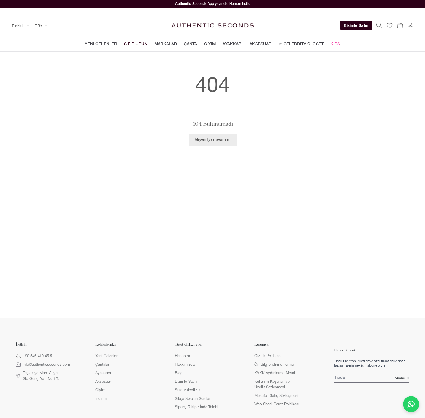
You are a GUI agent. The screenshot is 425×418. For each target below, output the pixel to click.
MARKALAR (165, 43)
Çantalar (102, 364)
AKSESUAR (260, 43)
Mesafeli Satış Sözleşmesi (276, 395)
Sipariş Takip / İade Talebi (196, 406)
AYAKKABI (233, 43)
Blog (178, 372)
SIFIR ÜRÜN (135, 43)
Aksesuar (103, 381)
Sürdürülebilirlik (188, 389)
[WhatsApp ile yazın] (411, 404)
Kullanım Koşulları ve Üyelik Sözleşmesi (272, 384)
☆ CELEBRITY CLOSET (301, 43)
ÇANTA (190, 43)
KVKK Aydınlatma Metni (274, 372)
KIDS (335, 43)
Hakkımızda (185, 364)
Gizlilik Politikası (268, 355)
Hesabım (182, 355)
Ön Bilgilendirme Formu (274, 364)
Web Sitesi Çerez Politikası (276, 404)
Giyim (100, 389)
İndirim (101, 398)
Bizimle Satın (356, 25)
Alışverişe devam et (213, 139)
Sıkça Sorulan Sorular (192, 398)
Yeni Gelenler (106, 355)
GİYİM (210, 43)
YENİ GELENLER (101, 43)
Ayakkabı (103, 372)
